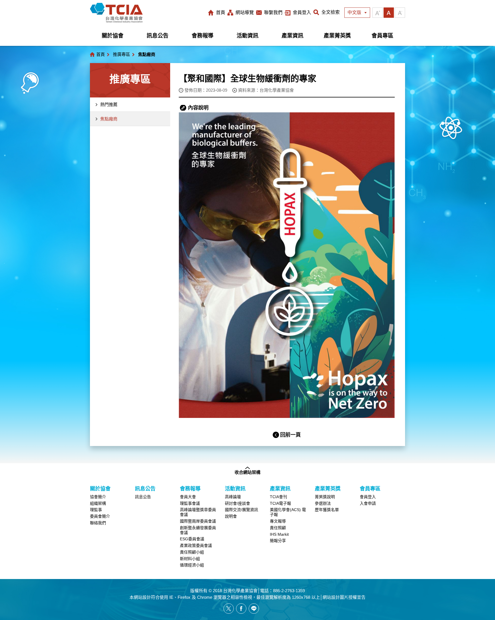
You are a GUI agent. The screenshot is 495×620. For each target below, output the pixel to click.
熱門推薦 (108, 104)
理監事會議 (190, 503)
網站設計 (142, 597)
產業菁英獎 (337, 36)
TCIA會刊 (278, 496)
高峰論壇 (233, 496)
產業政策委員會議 (196, 545)
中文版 (354, 12)
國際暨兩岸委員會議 (198, 521)
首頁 (220, 12)
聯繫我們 (273, 12)
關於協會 (112, 36)
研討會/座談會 (237, 503)
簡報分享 (278, 540)
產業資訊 (292, 36)
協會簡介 (98, 496)
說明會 (231, 516)
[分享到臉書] (241, 608)
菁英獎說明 (325, 496)
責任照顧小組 (192, 552)
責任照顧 (278, 527)
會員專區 (382, 36)
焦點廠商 (108, 118)
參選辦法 (323, 503)
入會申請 (368, 503)
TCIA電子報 (280, 503)
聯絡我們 (98, 523)
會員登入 (302, 12)
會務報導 (202, 36)
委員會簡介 (100, 516)
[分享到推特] (228, 608)
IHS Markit (279, 534)
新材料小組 (190, 558)
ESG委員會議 (192, 539)
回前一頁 (290, 435)
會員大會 (188, 496)
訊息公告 (157, 36)
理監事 (96, 509)
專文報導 (278, 521)
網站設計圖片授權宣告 (344, 597)
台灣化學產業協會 (116, 13)
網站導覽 (244, 12)
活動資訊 (247, 36)
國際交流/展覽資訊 (241, 509)
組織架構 (98, 503)
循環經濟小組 (192, 565)
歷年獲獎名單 (327, 509)
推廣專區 (121, 54)
